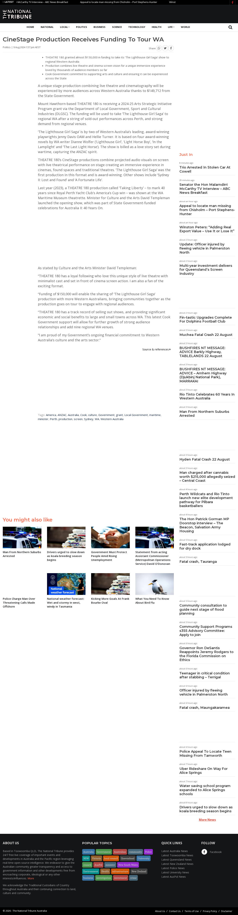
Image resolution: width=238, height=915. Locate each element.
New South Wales (128, 865)
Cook (83, 415)
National (47, 27)
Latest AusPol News (173, 876)
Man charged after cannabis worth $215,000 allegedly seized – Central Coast (207, 477)
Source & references (156, 349)
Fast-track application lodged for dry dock (205, 546)
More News (207, 820)
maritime (155, 415)
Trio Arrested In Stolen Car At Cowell (204, 169)
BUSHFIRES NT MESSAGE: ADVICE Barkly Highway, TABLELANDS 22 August (202, 352)
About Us (160, 911)
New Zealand (138, 871)
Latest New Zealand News (177, 864)
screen (78, 419)
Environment (90, 871)
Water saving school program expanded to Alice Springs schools (205, 790)
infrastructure (120, 871)
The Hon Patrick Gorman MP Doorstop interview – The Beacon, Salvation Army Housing (204, 525)
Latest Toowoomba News (177, 855)
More (31, 878)
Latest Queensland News (176, 859)
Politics (81, 27)
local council (111, 858)
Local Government (136, 415)
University (143, 858)
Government (106, 415)
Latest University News (175, 872)
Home (30, 27)
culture (92, 415)
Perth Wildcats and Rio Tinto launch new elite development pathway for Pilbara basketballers (206, 500)
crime (133, 878)
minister (43, 419)
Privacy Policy (210, 911)
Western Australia (112, 419)
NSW (86, 858)
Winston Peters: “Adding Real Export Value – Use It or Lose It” (206, 229)
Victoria (96, 858)
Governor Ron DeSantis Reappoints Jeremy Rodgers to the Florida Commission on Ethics (206, 654)
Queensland (127, 858)
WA (97, 419)
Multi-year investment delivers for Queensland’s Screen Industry (205, 270)
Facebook (215, 852)
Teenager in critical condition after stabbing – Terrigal (204, 675)
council (87, 865)
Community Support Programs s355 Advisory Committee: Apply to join (205, 631)
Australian (120, 852)
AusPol (98, 865)
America (51, 415)
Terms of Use (192, 911)
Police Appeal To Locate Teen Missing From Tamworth (205, 753)
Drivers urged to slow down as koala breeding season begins (206, 809)
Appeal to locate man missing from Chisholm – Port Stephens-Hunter (104, 2)
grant (119, 415)
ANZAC (62, 415)
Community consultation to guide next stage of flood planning (203, 609)
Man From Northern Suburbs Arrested (204, 414)
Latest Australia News (174, 851)
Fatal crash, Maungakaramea (204, 708)
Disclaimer (226, 911)
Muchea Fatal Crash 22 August (205, 335)
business (88, 878)
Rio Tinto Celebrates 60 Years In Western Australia (207, 396)
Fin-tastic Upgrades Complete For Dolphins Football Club (205, 319)
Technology (136, 27)
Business (99, 27)
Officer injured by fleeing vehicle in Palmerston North (203, 692)
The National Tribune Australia (30, 910)
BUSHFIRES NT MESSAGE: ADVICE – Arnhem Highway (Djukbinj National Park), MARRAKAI (202, 375)
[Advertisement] (167, 13)
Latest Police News (173, 868)
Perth (53, 419)
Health (156, 27)
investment (120, 878)
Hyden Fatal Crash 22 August (204, 459)
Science (117, 27)
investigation (103, 878)
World (185, 27)
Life (170, 27)
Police (148, 852)
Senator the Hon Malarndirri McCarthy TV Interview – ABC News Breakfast (204, 189)
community (135, 852)
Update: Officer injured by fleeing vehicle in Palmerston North (204, 248)
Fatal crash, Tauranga (198, 562)
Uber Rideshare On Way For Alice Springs (203, 771)
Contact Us (175, 911)
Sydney (88, 419)
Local (64, 27)
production (65, 419)
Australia (73, 415)
